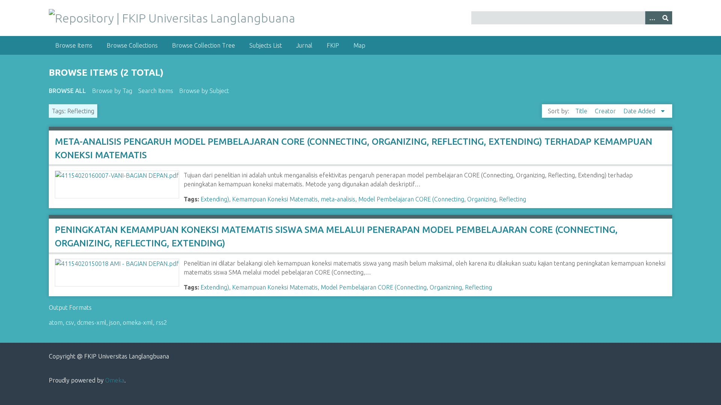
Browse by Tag (112, 90)
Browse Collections (132, 45)
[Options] (652, 17)
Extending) (215, 199)
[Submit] (665, 17)
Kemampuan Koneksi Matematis (275, 199)
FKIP (333, 45)
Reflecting (512, 199)
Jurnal (304, 45)
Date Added (640, 111)
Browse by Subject (204, 90)
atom (56, 322)
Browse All (67, 90)
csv (70, 322)
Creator (606, 111)
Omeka (114, 380)
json (114, 322)
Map (359, 45)
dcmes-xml (91, 322)
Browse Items (73, 45)
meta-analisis (338, 199)
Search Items (155, 90)
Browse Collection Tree (203, 45)
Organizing (481, 199)
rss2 (161, 322)
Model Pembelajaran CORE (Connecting (411, 199)
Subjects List (265, 45)
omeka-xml (138, 322)
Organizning (446, 287)
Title (582, 111)
